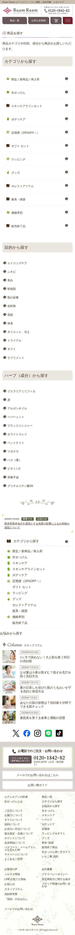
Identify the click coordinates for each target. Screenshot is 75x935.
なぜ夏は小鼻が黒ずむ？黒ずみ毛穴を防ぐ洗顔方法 (45, 674)
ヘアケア (47, 819)
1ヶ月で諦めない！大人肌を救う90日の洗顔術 (45, 659)
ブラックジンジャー (20, 425)
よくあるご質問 (13, 859)
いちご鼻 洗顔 (50, 856)
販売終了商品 (49, 847)
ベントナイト (15, 442)
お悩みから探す (11, 633)
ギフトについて (13, 819)
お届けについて (13, 815)
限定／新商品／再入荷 (25, 79)
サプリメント (15, 357)
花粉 (10, 314)
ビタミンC (14, 468)
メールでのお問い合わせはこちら (38, 775)
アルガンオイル (17, 408)
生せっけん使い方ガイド (56, 851)
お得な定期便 (38, 20)
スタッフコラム (24, 645)
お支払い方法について (17, 828)
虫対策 (11, 306)
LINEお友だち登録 (15, 879)
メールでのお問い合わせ (18, 909)
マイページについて (16, 854)
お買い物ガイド (37, 785)
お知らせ (42, 518)
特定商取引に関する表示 (56, 879)
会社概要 (47, 869)
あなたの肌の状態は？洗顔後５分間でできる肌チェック (45, 704)
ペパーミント (15, 416)
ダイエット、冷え (18, 331)
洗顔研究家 (10, 894)
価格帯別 (17, 212)
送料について (12, 824)
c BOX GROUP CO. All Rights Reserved (38, 929)
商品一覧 (14, 20)
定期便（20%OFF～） (25, 132)
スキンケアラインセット (26, 106)
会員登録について (14, 842)
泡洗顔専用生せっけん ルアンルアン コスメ (38, 920)
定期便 (46, 828)
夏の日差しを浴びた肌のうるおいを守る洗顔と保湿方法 (45, 689)
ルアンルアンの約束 (16, 796)
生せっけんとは (13, 801)
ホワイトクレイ (17, 434)
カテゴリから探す (26, 541)
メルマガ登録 (12, 874)
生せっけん (18, 92)
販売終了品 (18, 226)
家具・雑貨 (18, 199)
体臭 (10, 323)
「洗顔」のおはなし (16, 899)
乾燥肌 (11, 288)
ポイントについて (14, 838)
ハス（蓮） (14, 460)
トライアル (14, 340)
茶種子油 (13, 477)
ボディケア (18, 119)
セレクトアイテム (22, 186)
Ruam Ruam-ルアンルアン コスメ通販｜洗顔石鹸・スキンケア (21, 10)
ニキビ (11, 271)
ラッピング (18, 159)
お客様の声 (10, 869)
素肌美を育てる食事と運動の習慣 (42, 717)
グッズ (15, 172)
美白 (10, 280)
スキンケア (19, 563)
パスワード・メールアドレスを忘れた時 (20, 848)
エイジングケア (17, 263)
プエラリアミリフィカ (21, 391)
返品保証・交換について (18, 833)
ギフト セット (20, 146)
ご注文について (13, 810)
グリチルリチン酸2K (20, 485)
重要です (27, 518)
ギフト (11, 349)
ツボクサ (13, 451)
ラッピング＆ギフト (53, 833)
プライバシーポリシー (55, 874)
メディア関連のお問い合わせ (56, 885)
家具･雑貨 (48, 842)
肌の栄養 (13, 297)
